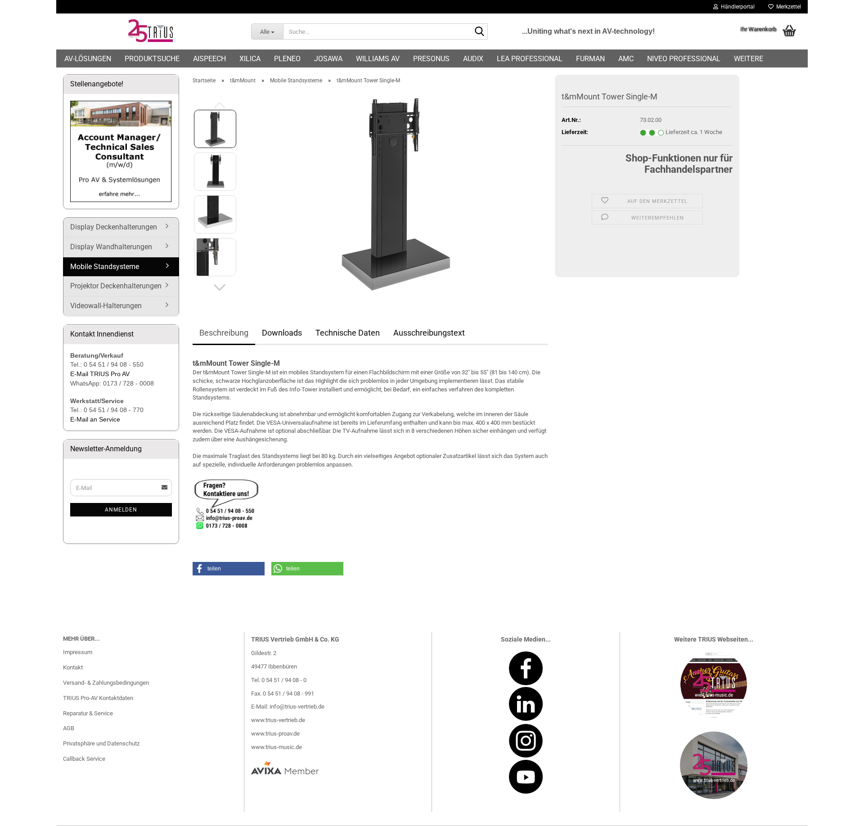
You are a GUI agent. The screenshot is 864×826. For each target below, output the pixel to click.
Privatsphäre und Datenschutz (101, 743)
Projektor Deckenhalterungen (116, 286)
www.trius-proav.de (275, 733)
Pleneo (287, 58)
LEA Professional (529, 58)
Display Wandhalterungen (111, 246)
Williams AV (378, 58)
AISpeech (209, 58)
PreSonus (431, 58)
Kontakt (73, 667)
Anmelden (121, 510)
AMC (626, 58)
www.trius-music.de (276, 747)
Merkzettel (787, 7)
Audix (473, 58)
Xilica (250, 58)
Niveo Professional (683, 58)
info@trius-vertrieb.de (297, 706)
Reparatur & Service (88, 713)
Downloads (282, 332)
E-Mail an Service (95, 419)
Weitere (748, 58)
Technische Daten (347, 332)
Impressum (77, 652)
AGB (68, 728)
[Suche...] (479, 32)
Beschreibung (223, 332)
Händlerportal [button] (736, 7)
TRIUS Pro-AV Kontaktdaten (98, 698)
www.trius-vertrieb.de (278, 720)
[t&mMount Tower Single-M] (396, 192)
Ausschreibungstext (429, 332)
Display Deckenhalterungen (113, 227)
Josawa (328, 58)
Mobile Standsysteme (104, 266)
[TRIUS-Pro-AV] (150, 31)
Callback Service (84, 758)
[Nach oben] (839, 812)
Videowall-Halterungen (106, 305)
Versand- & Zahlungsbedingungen (106, 682)
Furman (590, 58)
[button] (219, 287)
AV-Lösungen (87, 58)
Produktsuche (152, 58)
